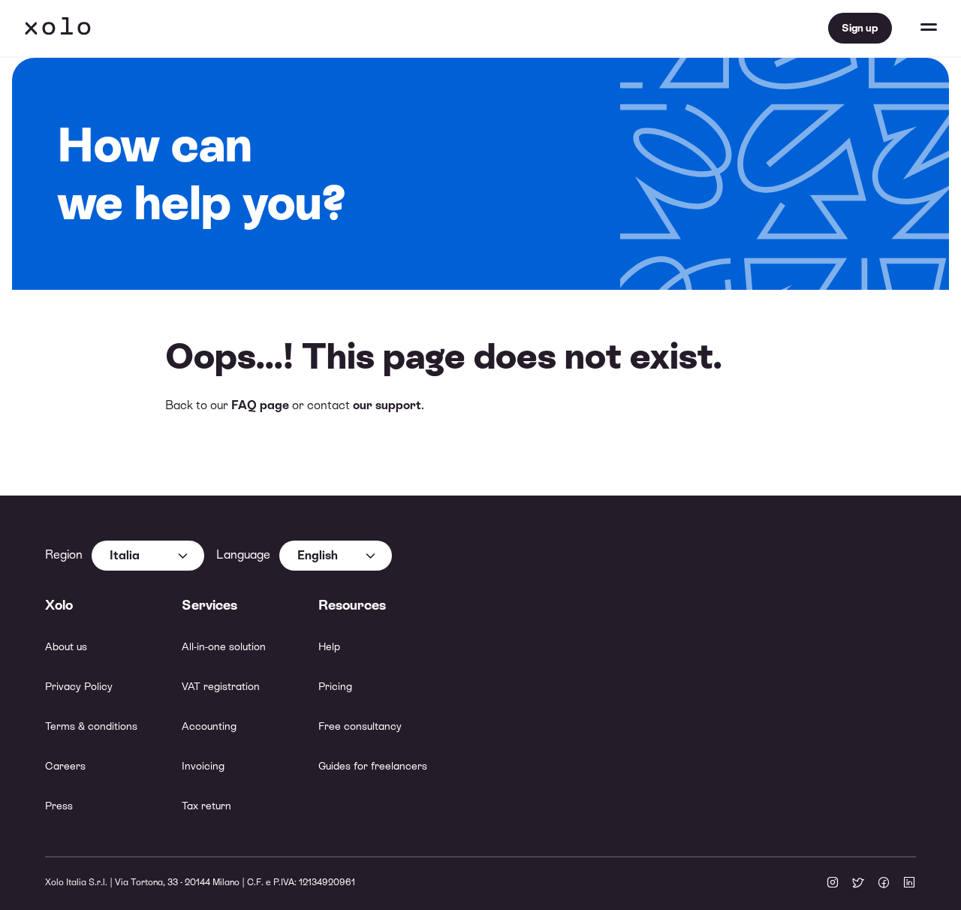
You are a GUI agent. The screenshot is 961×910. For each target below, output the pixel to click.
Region (64, 554)
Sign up (860, 28)
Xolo (58, 29)
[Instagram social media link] (832, 883)
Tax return (206, 806)
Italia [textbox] (125, 555)
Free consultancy (360, 726)
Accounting (209, 726)
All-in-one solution (224, 646)
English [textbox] (317, 555)
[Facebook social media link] (883, 883)
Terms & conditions (91, 726)
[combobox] (148, 556)
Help (329, 646)
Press (59, 806)
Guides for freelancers (372, 766)
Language (243, 554)
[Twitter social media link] (858, 883)
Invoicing (203, 766)
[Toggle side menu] (914, 28)
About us (66, 646)
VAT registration (221, 686)
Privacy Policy (79, 686)
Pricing (335, 686)
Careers (65, 766)
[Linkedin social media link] (909, 883)
